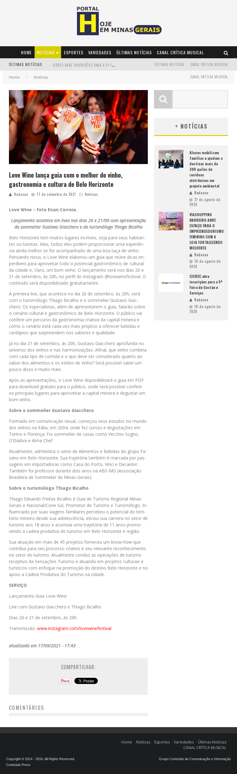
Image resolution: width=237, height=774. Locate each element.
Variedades (99, 52)
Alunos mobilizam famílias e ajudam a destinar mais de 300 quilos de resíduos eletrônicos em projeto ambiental (205, 169)
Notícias (46, 52)
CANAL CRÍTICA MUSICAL (180, 52)
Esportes (73, 52)
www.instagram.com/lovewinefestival (74, 628)
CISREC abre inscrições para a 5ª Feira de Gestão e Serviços (105, 65)
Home (26, 52)
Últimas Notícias (134, 52)
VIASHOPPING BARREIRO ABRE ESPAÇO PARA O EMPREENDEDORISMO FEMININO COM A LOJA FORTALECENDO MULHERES (206, 231)
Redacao (21, 194)
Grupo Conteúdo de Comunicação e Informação (195, 759)
